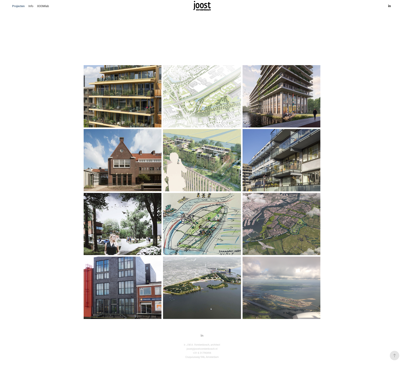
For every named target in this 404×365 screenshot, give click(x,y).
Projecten (18, 6)
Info (30, 6)
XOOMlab (43, 6)
